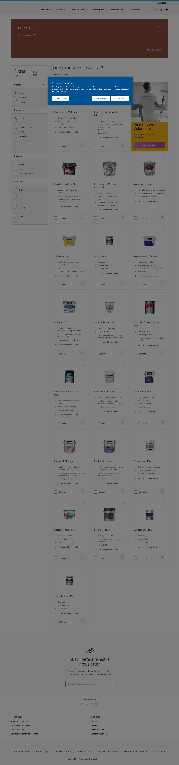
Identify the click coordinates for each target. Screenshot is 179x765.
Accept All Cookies (101, 98)
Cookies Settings (60, 98)
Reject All (120, 98)
